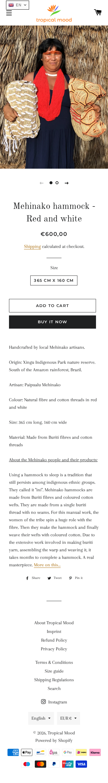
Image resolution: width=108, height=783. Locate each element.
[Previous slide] (41, 182)
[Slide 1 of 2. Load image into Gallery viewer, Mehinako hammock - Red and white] (51, 183)
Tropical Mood (61, 733)
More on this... (47, 565)
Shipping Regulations (54, 679)
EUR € (65, 718)
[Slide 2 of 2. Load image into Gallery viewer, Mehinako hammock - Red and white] (57, 183)
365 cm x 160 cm (54, 280)
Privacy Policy (54, 649)
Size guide (54, 671)
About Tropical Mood (54, 622)
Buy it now (53, 321)
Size (54, 267)
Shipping (32, 246)
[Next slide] (66, 182)
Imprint (54, 631)
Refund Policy (54, 640)
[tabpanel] (54, 96)
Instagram (57, 702)
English (38, 718)
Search (54, 688)
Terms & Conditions (54, 662)
